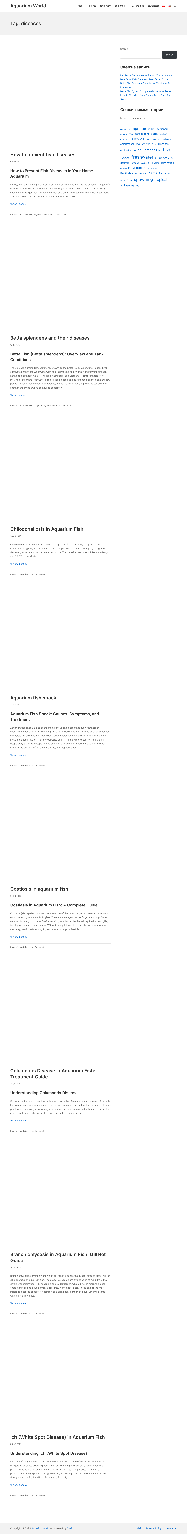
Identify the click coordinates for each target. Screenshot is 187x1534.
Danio (154, 144)
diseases (163, 143)
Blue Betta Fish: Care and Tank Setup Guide (144, 79)
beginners (38, 214)
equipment (146, 150)
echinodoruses (128, 150)
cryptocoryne (143, 144)
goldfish (169, 157)
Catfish (163, 134)
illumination (167, 162)
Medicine (48, 214)
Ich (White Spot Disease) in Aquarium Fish (57, 1437)
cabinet (123, 134)
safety (122, 180)
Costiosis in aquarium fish (39, 889)
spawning (143, 179)
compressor (127, 143)
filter (158, 150)
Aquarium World (40, 1528)
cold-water (153, 139)
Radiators (165, 173)
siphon (129, 180)
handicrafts (146, 163)
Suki (69, 1528)
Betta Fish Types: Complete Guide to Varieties (145, 91)
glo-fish (158, 158)
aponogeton (125, 129)
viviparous (127, 185)
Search (124, 48)
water (139, 185)
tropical (160, 179)
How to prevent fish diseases (43, 155)
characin (125, 139)
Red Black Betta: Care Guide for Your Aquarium (146, 75)
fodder (125, 157)
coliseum (167, 139)
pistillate (142, 173)
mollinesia (152, 168)
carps (154, 133)
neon (161, 168)
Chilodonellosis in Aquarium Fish (46, 529)
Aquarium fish (26, 214)
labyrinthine (136, 168)
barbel (151, 129)
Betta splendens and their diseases (50, 338)
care (131, 134)
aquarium (139, 129)
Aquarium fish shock (33, 698)
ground (135, 163)
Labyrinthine (39, 405)
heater (155, 163)
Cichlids (138, 139)
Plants (152, 173)
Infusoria (123, 168)
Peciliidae (126, 173)
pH (136, 173)
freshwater (142, 157)
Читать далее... (18, 203)
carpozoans (142, 133)
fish (166, 149)
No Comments (62, 214)
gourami (125, 162)
